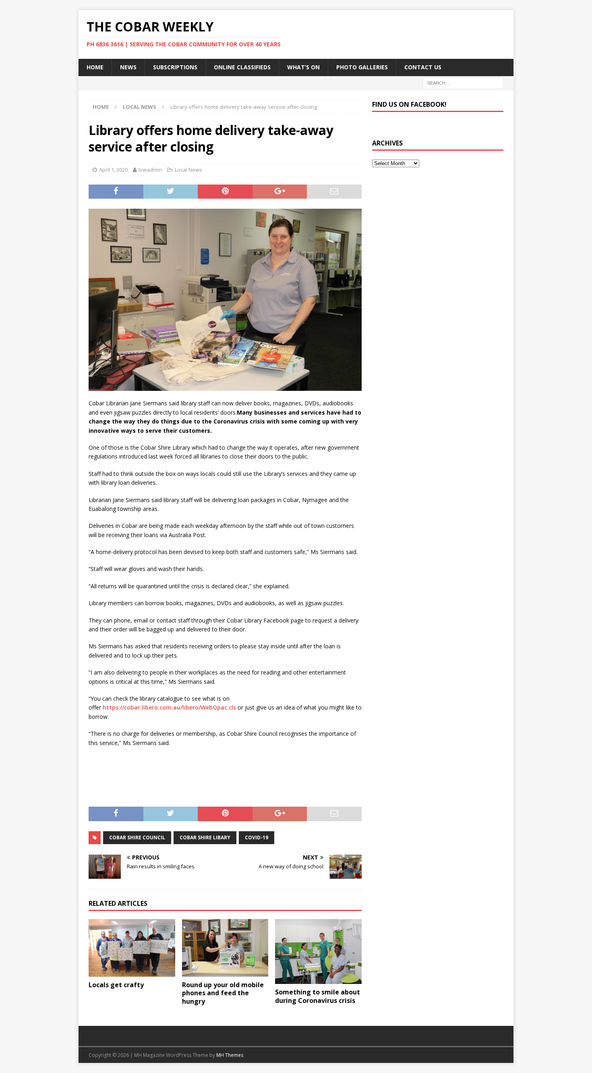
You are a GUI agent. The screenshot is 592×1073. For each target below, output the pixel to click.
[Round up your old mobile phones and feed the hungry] (225, 948)
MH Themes (229, 1055)
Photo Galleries (362, 67)
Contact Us (422, 67)
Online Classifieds (242, 67)
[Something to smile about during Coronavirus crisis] (318, 951)
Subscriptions (175, 67)
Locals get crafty (116, 984)
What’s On (303, 67)
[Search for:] (463, 82)
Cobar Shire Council (137, 837)
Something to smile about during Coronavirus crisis (317, 996)
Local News (188, 169)
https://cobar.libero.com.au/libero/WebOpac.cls (169, 707)
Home (95, 67)
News (128, 67)
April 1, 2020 (113, 169)
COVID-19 (256, 837)
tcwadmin (150, 169)
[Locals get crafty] (132, 948)
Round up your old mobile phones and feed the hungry (223, 993)
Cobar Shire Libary (205, 837)
